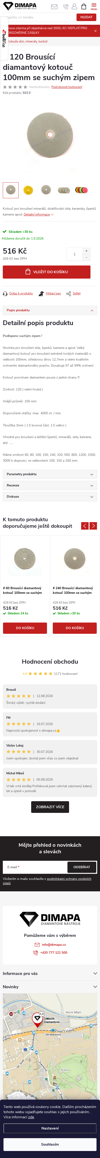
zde (31, 1117)
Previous (85, 526)
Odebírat (81, 867)
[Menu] (94, 6)
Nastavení (50, 1128)
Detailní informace (37, 214)
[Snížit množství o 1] (86, 257)
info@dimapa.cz (54, 944)
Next (93, 526)
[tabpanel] (25, 586)
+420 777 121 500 (53, 952)
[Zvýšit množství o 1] (86, 251)
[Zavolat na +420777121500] (66, 7)
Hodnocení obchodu (50, 662)
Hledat (86, 17)
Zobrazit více (50, 807)
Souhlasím (50, 1144)
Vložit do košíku (50, 272)
